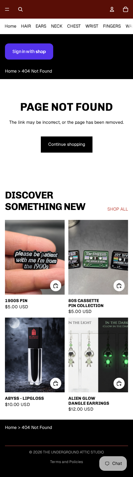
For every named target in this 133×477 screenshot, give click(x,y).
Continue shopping (66, 144)
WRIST (91, 26)
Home (10, 26)
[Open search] (20, 9)
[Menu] (7, 9)
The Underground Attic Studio (73, 452)
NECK (56, 26)
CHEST (74, 26)
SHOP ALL (117, 209)
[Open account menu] (112, 9)
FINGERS (112, 26)
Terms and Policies (66, 461)
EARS (41, 26)
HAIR (26, 26)
